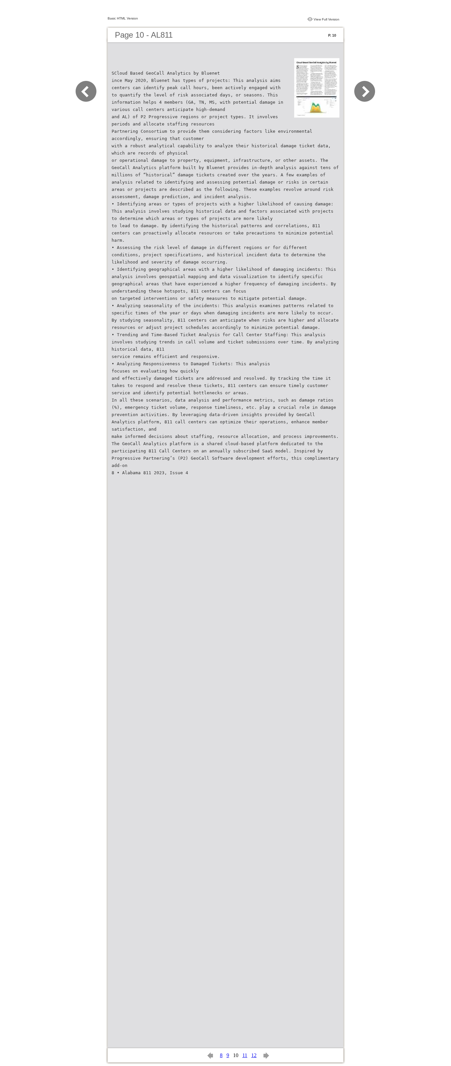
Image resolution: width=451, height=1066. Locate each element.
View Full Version (326, 19)
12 (254, 1055)
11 (244, 1055)
